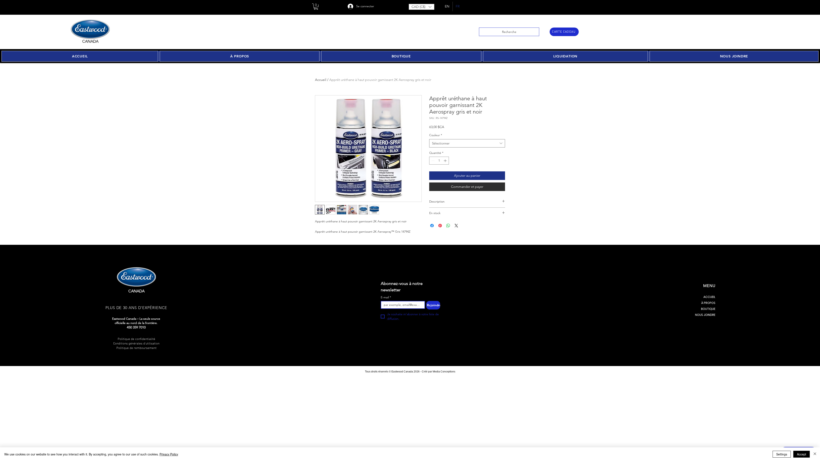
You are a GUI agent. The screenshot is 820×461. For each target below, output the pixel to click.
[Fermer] (814, 454)
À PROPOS (708, 303)
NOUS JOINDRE (705, 315)
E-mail (386, 297)
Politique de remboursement (136, 348)
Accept (801, 454)
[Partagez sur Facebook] (432, 225)
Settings (781, 454)
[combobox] (467, 143)
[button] (316, 6)
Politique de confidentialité (136, 339)
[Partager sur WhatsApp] (448, 225)
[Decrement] (432, 160)
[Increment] (445, 160)
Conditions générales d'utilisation (136, 344)
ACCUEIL (709, 297)
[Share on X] (456, 225)
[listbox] (421, 7)
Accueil (320, 80)
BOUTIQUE (708, 309)
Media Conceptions (444, 371)
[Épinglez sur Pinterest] (440, 225)
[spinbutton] (439, 160)
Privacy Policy (169, 454)
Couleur (435, 135)
